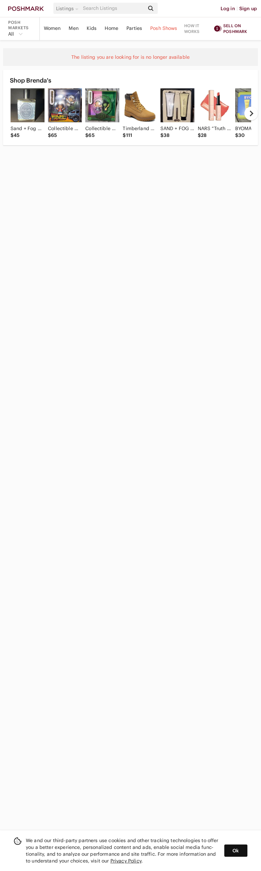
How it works (192, 28)
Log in (228, 8)
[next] (251, 113)
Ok (235, 851)
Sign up (248, 8)
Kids (92, 28)
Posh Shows (163, 28)
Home (111, 28)
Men (73, 28)
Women (52, 28)
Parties (134, 28)
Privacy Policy (125, 861)
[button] (68, 8)
